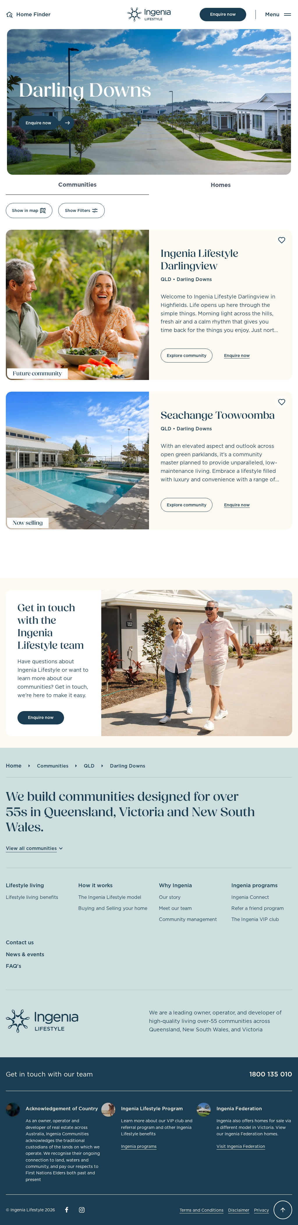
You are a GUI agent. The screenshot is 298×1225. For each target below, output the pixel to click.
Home (14, 765)
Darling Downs (194, 279)
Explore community (186, 355)
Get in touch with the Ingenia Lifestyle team (50, 627)
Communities (52, 766)
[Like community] (282, 240)
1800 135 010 (270, 1074)
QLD (166, 279)
